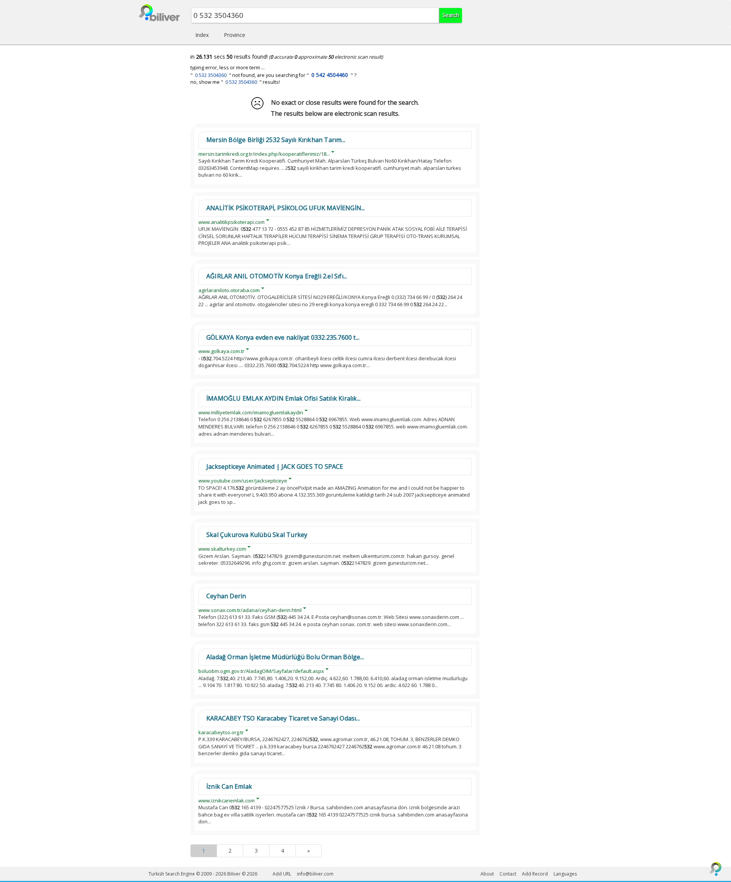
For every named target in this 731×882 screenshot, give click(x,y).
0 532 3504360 (211, 75)
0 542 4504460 (329, 74)
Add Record (535, 874)
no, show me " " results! (235, 82)
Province (234, 34)
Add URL (282, 874)
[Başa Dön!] (715, 868)
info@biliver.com (315, 874)
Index (202, 34)
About (487, 874)
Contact (508, 874)
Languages (565, 874)
